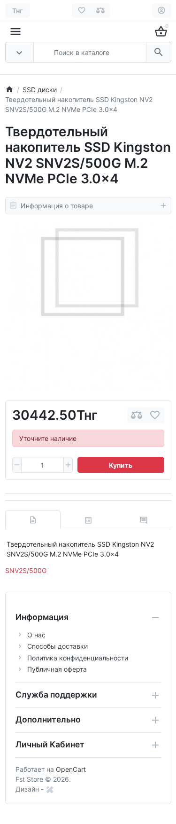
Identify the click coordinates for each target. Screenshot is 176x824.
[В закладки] (154, 415)
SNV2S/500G (25, 570)
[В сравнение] (136, 415)
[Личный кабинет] (161, 10)
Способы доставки (57, 646)
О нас (36, 635)
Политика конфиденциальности (77, 658)
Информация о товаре (57, 206)
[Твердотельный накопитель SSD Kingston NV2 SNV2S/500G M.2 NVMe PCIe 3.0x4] (88, 307)
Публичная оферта (57, 669)
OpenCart (71, 769)
